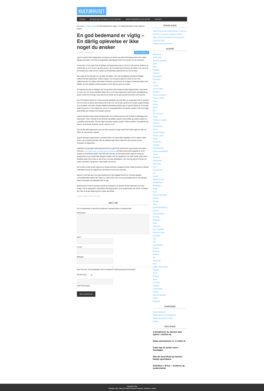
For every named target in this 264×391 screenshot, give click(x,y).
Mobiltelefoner (157, 182)
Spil (154, 257)
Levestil (155, 176)
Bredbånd (156, 70)
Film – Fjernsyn (158, 113)
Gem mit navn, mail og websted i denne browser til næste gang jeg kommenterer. (106, 269)
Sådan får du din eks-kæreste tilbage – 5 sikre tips (169, 31)
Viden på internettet (159, 295)
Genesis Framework (137, 388)
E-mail (80, 247)
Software (156, 254)
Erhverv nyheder (158, 98)
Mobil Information (158, 179)
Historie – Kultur (158, 135)
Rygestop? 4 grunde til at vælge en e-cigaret (167, 34)
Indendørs (156, 145)
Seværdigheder (158, 245)
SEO (154, 238)
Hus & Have (157, 141)
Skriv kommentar (141, 52)
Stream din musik (159, 40)
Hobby (155, 138)
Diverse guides (158, 88)
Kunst (155, 166)
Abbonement (157, 54)
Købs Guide (157, 163)
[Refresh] (92, 274)
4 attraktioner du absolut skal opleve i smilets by (167, 333)
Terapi (155, 279)
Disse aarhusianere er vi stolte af (169, 340)
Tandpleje (156, 270)
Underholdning (158, 288)
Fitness (155, 116)
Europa (155, 101)
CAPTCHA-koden (83, 286)
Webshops (156, 301)
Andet (86, 196)
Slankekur (156, 251)
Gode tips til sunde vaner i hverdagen (166, 348)
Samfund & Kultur (159, 232)
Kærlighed (156, 157)
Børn (154, 66)
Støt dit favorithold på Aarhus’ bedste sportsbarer (168, 357)
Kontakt (155, 321)
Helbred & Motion (158, 132)
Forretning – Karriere (160, 120)
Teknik (155, 273)
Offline (155, 204)
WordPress (147, 388)
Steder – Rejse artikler (160, 266)
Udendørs (156, 285)
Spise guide (157, 260)
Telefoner (156, 276)
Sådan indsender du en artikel (163, 318)
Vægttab (155, 291)
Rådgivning (156, 220)
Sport (154, 263)
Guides (155, 129)
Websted (80, 257)
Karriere (155, 154)
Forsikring (156, 123)
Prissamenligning (158, 213)
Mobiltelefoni (157, 185)
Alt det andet (157, 57)
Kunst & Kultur (158, 170)
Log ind (153, 388)
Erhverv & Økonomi (159, 95)
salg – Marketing (158, 229)
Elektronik (156, 91)
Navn (79, 237)
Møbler (155, 188)
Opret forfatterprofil (159, 312)
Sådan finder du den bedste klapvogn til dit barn (169, 37)
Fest (154, 110)
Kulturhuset (92, 11)
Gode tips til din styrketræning (163, 43)
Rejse (155, 223)
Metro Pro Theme (124, 388)
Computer (156, 73)
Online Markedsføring (160, 207)
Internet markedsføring (160, 151)
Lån (154, 173)
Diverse (91, 196)
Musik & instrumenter (160, 195)
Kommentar (81, 213)
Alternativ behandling (160, 60)
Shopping (156, 248)
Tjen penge (156, 282)
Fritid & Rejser (157, 126)
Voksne (97, 196)
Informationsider (158, 148)
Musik (155, 191)
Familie (155, 104)
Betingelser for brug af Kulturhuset (164, 315)
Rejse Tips (156, 226)
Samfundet (156, 235)
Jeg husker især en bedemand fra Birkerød (100, 151)
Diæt (154, 82)
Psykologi (156, 216)
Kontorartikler (157, 160)
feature (155, 107)
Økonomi (156, 210)
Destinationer (157, 76)
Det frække (156, 79)
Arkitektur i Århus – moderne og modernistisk (168, 366)
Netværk (156, 198)
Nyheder (156, 201)
